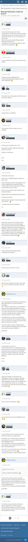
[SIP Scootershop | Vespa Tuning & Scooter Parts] (14, 8)
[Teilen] (25, 18)
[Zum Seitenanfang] (25, 539)
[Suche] (18, 1)
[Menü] (26, 1)
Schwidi (5, 15)
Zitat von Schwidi (9, 469)
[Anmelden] (22, 2)
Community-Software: (14, 539)
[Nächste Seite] (17, 518)
